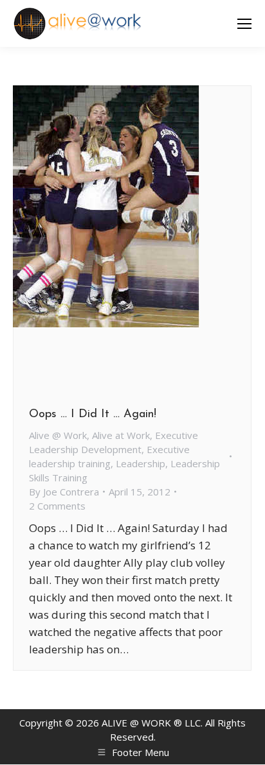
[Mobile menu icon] (244, 23)
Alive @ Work (58, 435)
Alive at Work (121, 435)
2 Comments (57, 505)
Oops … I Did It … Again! (92, 414)
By (64, 491)
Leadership (140, 463)
